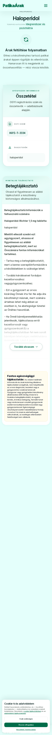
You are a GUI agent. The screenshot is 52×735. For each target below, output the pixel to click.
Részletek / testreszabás (26, 730)
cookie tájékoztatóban (32, 711)
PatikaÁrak (13, 5)
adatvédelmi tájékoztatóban (15, 713)
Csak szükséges (26, 719)
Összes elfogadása (26, 725)
